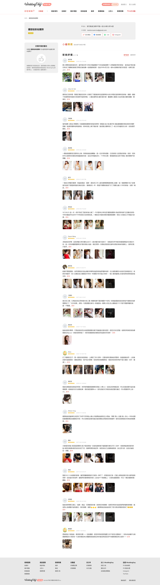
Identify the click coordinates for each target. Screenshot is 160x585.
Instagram (126, 571)
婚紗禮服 (27, 568)
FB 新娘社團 (126, 568)
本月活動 (132, 11)
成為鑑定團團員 (105, 571)
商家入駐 (103, 565)
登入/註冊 (132, 4)
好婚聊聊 (89, 565)
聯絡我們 (123, 580)
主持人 (42, 568)
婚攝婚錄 (27, 574)
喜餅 (56, 565)
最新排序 (133, 55)
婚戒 (56, 568)
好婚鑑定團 (73, 565)
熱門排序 (126, 55)
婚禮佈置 (42, 571)
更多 (68, 70)
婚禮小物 (57, 571)
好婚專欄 (73, 568)
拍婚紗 (26, 565)
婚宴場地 (42, 565)
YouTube (125, 574)
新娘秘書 (27, 571)
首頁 (25, 18)
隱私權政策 (132, 580)
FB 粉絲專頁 (126, 565)
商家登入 (124, 4)
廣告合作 (103, 568)
